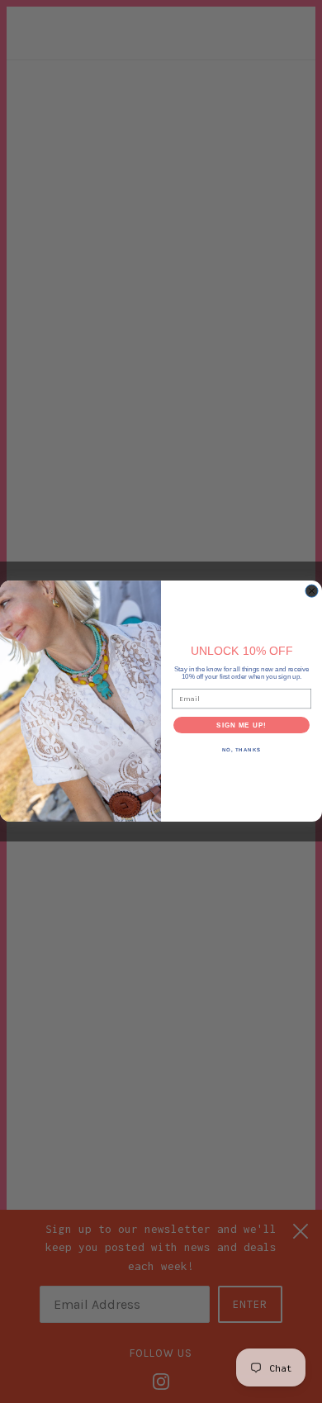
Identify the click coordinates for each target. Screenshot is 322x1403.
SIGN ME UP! (241, 725)
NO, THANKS (242, 750)
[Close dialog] (311, 591)
